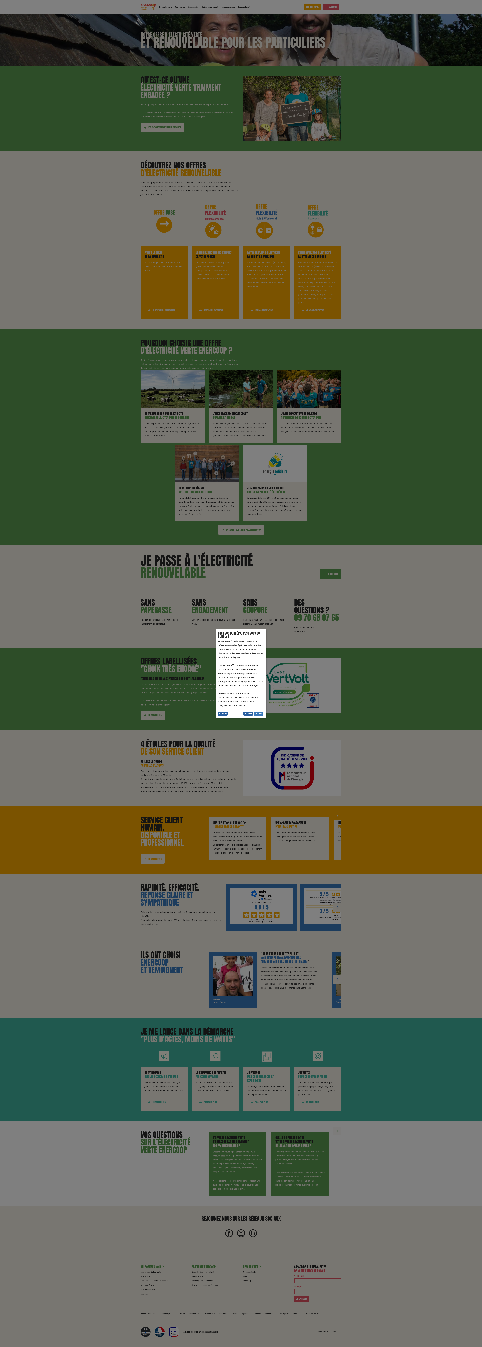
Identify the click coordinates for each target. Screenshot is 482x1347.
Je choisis (223, 713)
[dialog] (241, 673)
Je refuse (248, 713)
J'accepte (258, 713)
